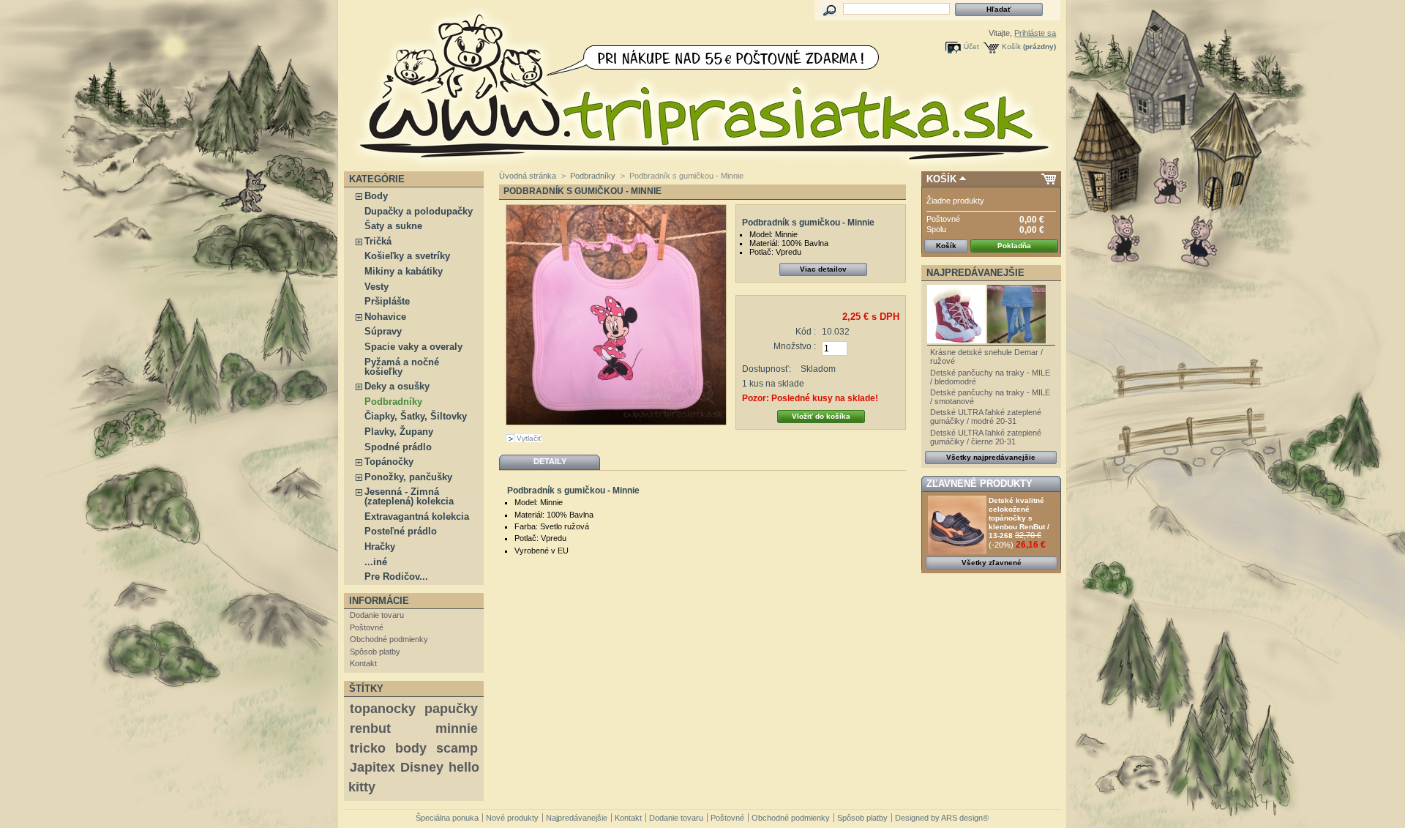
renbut (370, 728)
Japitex (372, 767)
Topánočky (388, 461)
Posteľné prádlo (400, 531)
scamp (457, 748)
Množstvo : (794, 346)
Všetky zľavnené (992, 563)
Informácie (379, 600)
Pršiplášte (387, 301)
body (411, 748)
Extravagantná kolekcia (416, 516)
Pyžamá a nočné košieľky (401, 367)
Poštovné (366, 627)
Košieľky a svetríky (407, 255)
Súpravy (383, 331)
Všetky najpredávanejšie (990, 457)
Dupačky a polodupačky (418, 211)
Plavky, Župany (398, 431)
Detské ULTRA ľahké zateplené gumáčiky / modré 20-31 (985, 416)
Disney (421, 767)
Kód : (805, 332)
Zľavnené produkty (979, 483)
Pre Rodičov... (396, 576)
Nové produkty (512, 817)
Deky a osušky (397, 386)
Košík (1011, 46)
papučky (451, 708)
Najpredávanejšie (975, 272)
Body (376, 195)
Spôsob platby (375, 651)
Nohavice (385, 316)
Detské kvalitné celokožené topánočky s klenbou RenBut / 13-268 (1019, 518)
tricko (368, 748)
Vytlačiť (529, 438)
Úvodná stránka (527, 175)
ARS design (962, 817)
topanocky (383, 708)
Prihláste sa (1035, 33)
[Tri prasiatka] (440, 85)
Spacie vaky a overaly (413, 346)
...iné (375, 561)
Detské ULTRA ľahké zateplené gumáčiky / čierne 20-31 (985, 437)
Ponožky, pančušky (408, 476)
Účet (971, 46)
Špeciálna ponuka (447, 817)
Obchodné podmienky (389, 639)
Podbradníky (393, 401)
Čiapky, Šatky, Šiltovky (415, 416)
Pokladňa (1014, 246)
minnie (456, 728)
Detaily (549, 461)
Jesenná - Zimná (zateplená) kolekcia (409, 496)
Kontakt (363, 663)
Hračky (379, 546)
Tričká (377, 241)
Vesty (376, 286)
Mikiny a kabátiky (403, 271)
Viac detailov (823, 269)
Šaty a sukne (393, 225)
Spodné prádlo (398, 446)
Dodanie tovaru (377, 615)
